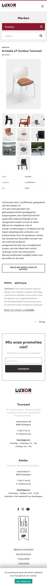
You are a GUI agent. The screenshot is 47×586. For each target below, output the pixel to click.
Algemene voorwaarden (23, 549)
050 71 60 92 (24, 480)
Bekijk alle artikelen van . (19, 309)
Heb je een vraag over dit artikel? (23, 268)
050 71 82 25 (24, 430)
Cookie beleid (23, 563)
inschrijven (23, 368)
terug (41, 321)
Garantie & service (23, 554)
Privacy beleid (23, 559)
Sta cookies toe (23, 581)
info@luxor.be (24, 433)
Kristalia (9, 26)
